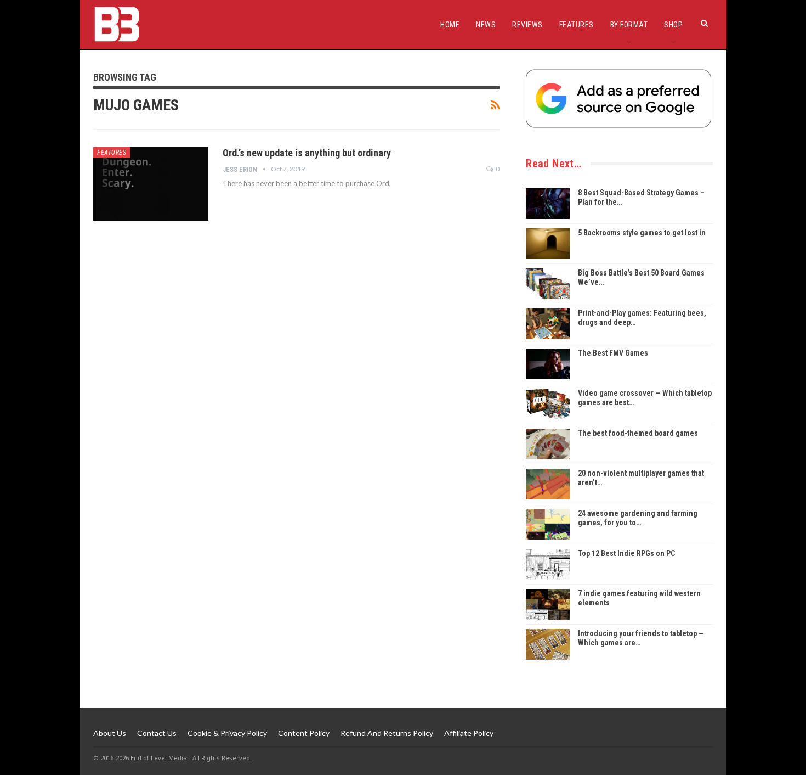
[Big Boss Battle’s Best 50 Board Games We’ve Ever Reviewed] (548, 283)
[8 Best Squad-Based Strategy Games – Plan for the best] (548, 203)
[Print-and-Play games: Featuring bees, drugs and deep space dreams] (548, 323)
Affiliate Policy (468, 733)
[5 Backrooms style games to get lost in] (548, 243)
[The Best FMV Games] (548, 364)
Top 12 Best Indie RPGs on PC (626, 553)
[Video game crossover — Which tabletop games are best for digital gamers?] (548, 404)
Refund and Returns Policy (386, 733)
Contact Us (157, 733)
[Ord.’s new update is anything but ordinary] (150, 184)
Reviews (527, 24)
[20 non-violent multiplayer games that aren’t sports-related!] (548, 484)
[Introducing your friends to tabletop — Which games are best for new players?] (548, 644)
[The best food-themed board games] (548, 444)
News (486, 24)
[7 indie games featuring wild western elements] (548, 604)
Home (449, 24)
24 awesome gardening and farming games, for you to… (637, 518)
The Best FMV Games (613, 353)
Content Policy (304, 733)
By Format (629, 24)
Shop (673, 24)
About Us (109, 733)
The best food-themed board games (638, 433)
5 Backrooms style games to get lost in (642, 232)
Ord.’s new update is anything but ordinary (307, 153)
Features (576, 24)
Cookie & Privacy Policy (227, 733)
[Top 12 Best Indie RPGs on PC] (548, 564)
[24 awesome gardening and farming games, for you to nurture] (548, 524)
